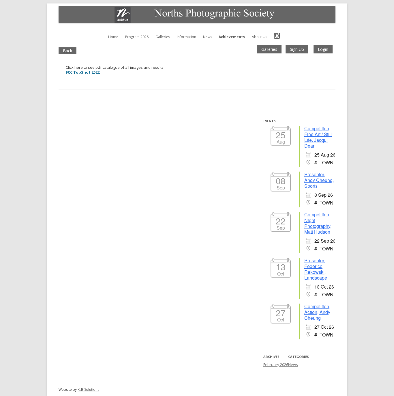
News (207, 36)
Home (113, 36)
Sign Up (297, 49)
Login (323, 49)
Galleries (162, 36)
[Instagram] (277, 37)
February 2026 (275, 364)
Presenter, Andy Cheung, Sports (319, 180)
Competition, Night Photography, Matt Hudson (317, 223)
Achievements (232, 36)
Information (186, 36)
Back (67, 50)
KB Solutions (88, 389)
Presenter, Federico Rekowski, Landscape (315, 269)
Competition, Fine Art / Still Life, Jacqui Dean (318, 137)
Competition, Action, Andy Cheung (317, 312)
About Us (259, 36)
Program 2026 (137, 36)
